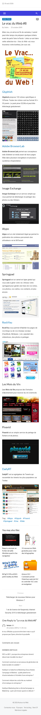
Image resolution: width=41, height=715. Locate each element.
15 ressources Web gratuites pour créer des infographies (29, 550)
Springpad (8, 521)
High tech (7, 19)
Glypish (18, 518)
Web (23, 521)
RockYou (7, 322)
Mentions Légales (21, 710)
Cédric (6, 27)
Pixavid (27, 518)
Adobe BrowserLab (13, 146)
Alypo (11, 518)
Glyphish (7, 91)
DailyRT (6, 469)
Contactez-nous (9, 707)
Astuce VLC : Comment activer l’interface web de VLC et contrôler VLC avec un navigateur (30, 579)
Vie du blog (27, 707)
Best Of (35, 707)
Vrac (16, 521)
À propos (19, 707)
